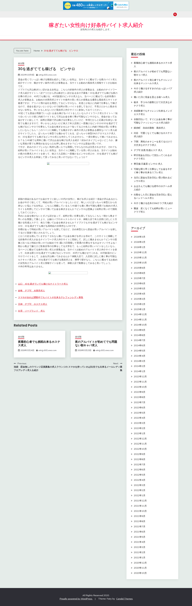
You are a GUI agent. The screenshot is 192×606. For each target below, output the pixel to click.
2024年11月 (140, 319)
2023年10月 (140, 386)
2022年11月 (140, 443)
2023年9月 (139, 392)
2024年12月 (140, 314)
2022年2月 (139, 490)
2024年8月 (139, 335)
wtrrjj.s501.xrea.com (47, 75)
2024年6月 (139, 345)
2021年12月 (140, 500)
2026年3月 (139, 236)
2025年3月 (139, 298)
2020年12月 (140, 562)
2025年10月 (140, 262)
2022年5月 (139, 474)
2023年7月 (139, 402)
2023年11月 (140, 381)
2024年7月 (139, 340)
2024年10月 (140, 324)
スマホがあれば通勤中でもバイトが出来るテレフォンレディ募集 (50, 297)
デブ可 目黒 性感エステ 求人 (148, 150)
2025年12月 (140, 252)
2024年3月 (139, 361)
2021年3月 (139, 547)
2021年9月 (139, 516)
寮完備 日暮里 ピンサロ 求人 (148, 163)
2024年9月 (139, 330)
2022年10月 (140, 448)
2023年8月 (139, 397)
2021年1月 (139, 557)
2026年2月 (139, 242)
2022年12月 (140, 438)
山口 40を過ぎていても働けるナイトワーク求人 (43, 283)
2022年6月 (139, 469)
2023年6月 (139, 407)
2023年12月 (140, 376)
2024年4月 (139, 355)
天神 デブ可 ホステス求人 (32, 304)
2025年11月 (140, 257)
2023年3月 (139, 423)
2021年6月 (139, 531)
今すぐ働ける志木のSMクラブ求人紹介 (153, 203)
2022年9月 (139, 454)
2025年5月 (139, 288)
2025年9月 (139, 267)
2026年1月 (139, 247)
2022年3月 (139, 485)
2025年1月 (139, 309)
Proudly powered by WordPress (76, 598)
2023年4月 (139, 417)
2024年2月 (139, 366)
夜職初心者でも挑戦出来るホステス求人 (39, 343)
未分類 (21, 63)
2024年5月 (139, 350)
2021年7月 (139, 526)
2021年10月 (140, 511)
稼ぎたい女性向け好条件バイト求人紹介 (96, 25)
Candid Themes (124, 598)
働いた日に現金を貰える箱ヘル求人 (152, 97)
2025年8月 (139, 273)
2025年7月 (139, 278)
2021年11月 (140, 505)
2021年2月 (139, 552)
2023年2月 (139, 428)
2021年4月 (139, 541)
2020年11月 (140, 567)
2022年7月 (139, 464)
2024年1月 (139, 371)
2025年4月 (139, 293)
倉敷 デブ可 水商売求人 (31, 290)
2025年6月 (139, 283)
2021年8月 (139, 521)
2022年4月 (139, 480)
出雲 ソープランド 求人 (31, 310)
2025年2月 (139, 304)
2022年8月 (139, 459)
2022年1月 (139, 495)
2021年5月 (139, 536)
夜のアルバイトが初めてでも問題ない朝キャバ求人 (96, 343)
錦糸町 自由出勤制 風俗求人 (149, 127)
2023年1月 (139, 433)
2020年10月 (140, 573)
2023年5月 (139, 412)
